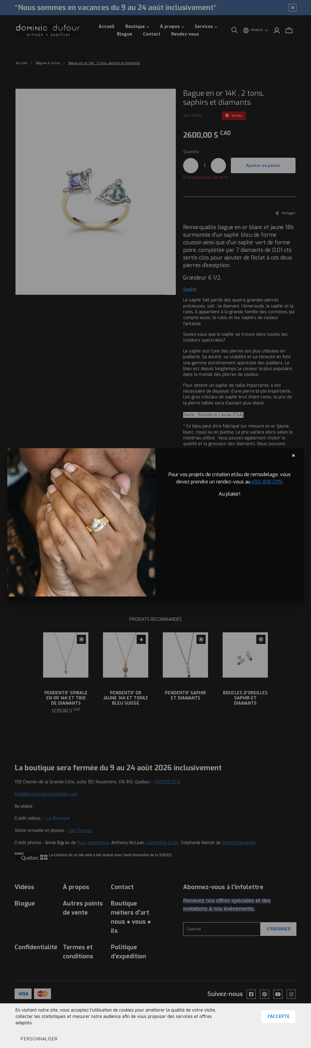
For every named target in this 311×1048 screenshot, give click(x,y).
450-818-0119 (267, 482)
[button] (39, 1038)
